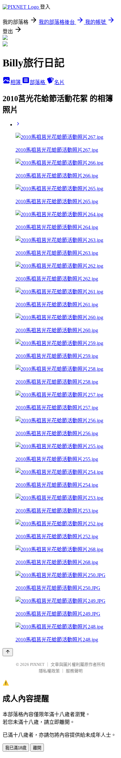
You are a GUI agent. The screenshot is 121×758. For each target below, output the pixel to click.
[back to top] (8, 652)
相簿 (16, 82)
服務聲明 (74, 670)
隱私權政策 (49, 670)
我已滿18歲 (15, 747)
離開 (37, 747)
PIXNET (37, 664)
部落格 (38, 82)
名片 (59, 82)
